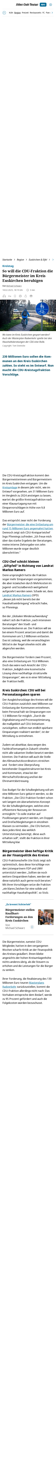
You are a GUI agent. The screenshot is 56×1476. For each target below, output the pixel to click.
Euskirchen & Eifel (38, 259)
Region (20, 259)
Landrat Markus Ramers (16, 595)
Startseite (7, 259)
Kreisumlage (9, 487)
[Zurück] (4, 13)
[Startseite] (27, 5)
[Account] (51, 4)
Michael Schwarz (14, 285)
